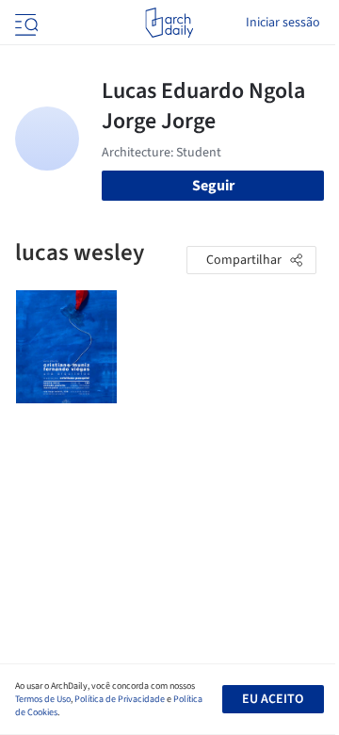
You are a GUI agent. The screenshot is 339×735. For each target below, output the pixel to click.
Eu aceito (272, 699)
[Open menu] (24, 22)
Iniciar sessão (283, 22)
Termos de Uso (43, 699)
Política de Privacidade (119, 699)
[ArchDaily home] (169, 23)
